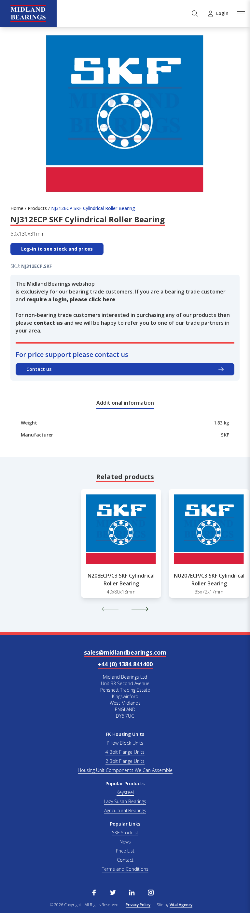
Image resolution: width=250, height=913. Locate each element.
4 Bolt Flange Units (125, 752)
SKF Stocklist (125, 832)
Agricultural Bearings (125, 810)
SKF (225, 435)
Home (16, 208)
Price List (125, 851)
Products (37, 208)
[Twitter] (113, 891)
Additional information (125, 402)
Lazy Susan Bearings (125, 801)
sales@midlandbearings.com (125, 652)
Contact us (38, 369)
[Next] (140, 609)
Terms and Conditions (125, 869)
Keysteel (125, 792)
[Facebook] (94, 891)
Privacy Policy (138, 904)
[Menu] (240, 13)
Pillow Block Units (125, 743)
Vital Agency (181, 904)
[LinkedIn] (132, 891)
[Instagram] (151, 891)
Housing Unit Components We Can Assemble (125, 770)
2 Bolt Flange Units (125, 761)
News (125, 842)
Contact (125, 860)
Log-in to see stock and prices (57, 249)
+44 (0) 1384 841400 (125, 664)
